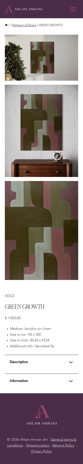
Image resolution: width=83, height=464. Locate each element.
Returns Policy (63, 445)
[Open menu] (73, 9)
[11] (41, 58)
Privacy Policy (41, 451)
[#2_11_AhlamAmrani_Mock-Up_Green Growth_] (41, 131)
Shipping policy (38, 445)
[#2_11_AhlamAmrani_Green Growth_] (41, 230)
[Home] (6, 25)
